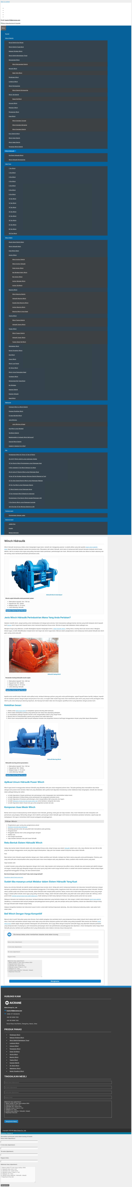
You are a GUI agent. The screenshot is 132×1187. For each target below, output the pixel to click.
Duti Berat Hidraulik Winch (16, 155)
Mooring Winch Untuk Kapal (20, 311)
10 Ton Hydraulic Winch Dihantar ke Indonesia (21, 493)
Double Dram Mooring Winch (20, 303)
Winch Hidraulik (9, 151)
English (11, 528)
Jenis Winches (13, 420)
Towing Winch (13, 316)
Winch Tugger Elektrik (18, 333)
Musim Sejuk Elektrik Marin (16, 242)
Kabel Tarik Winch (17, 73)
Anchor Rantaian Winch (18, 281)
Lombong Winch (13, 81)
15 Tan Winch (12, 207)
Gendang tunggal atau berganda (17, 827)
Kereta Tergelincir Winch (15, 350)
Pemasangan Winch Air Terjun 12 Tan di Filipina (22, 454)
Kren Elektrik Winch (14, 133)
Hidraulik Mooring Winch (19, 298)
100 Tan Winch (13, 233)
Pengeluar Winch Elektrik (16, 146)
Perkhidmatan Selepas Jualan (17, 515)
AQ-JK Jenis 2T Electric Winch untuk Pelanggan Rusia (24, 472)
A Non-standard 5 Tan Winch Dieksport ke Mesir (22, 467)
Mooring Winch (13, 290)
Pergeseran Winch (14, 112)
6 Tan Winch (12, 190)
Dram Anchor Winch (17, 268)
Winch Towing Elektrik (18, 320)
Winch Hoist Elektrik (14, 138)
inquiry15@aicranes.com (12, 20)
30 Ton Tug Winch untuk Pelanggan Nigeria (21, 485)
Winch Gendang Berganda (19, 125)
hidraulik (67, 848)
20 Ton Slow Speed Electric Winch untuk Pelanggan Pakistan (26, 480)
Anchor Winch (13, 255)
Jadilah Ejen (12, 524)
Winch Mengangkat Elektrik (20, 64)
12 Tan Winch (12, 203)
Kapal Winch (12, 398)
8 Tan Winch (12, 194)
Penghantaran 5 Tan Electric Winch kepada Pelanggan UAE (25, 498)
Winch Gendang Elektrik (19, 129)
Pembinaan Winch (14, 77)
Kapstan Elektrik (13, 389)
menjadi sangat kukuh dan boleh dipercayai (24, 896)
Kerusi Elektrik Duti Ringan (16, 42)
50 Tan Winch (12, 224)
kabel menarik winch (59, 628)
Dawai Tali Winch (17, 99)
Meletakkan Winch (14, 346)
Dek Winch (12, 355)
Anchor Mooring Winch (18, 307)
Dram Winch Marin (14, 250)
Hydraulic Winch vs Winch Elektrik (18, 407)
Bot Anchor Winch (17, 277)
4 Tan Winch (12, 181)
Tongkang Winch (13, 376)
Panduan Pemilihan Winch (16, 411)
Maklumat (8, 402)
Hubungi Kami (9, 519)
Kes (6, 450)
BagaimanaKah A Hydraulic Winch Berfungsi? (21, 437)
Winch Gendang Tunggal (19, 120)
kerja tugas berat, (21, 710)
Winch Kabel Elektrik (14, 142)
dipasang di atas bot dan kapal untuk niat (25, 801)
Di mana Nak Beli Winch (15, 415)
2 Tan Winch (12, 172)
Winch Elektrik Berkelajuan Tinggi (18, 55)
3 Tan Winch (12, 177)
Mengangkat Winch (14, 60)
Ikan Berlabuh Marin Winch (19, 272)
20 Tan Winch (12, 211)
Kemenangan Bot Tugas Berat (17, 381)
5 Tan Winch (12, 185)
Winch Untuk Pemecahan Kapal (17, 372)
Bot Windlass (12, 385)
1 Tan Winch (12, 168)
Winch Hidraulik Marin (15, 246)
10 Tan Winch (12, 198)
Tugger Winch (13, 329)
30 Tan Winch (12, 220)
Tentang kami (9, 511)
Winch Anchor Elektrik (18, 259)
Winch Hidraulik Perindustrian (17, 159)
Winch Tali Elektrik (14, 94)
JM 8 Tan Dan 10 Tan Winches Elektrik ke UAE (21, 506)
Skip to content (5, 1)
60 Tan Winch (12, 229)
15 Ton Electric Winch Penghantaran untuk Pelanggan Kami (25, 463)
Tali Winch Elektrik (14, 433)
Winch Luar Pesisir (14, 363)
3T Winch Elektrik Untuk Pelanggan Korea (20, 489)
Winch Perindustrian (14, 86)
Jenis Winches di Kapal (18, 424)
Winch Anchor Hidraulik (18, 263)
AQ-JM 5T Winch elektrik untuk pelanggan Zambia (23, 459)
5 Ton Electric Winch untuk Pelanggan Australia (22, 502)
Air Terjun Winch (13, 368)
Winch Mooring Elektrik (18, 294)
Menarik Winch (13, 68)
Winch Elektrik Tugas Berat (16, 47)
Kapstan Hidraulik (13, 394)
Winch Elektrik (9, 38)
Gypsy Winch (12, 359)
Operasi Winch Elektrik (15, 441)
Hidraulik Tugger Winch (18, 337)
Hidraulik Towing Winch (18, 324)
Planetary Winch (13, 107)
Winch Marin (8, 237)
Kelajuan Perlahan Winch (15, 51)
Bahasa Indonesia (13, 532)
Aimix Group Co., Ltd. (20, 1130)
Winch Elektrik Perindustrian (20, 90)
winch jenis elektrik (95, 899)
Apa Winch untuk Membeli (16, 428)
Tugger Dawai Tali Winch (19, 342)
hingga (9, 625)
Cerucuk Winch (13, 103)
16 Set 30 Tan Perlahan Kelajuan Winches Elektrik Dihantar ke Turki (27, 476)
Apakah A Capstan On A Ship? (17, 446)
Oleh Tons (8, 164)
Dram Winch (12, 116)
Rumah (7, 34)
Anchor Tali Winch (17, 285)
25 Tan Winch (12, 216)
